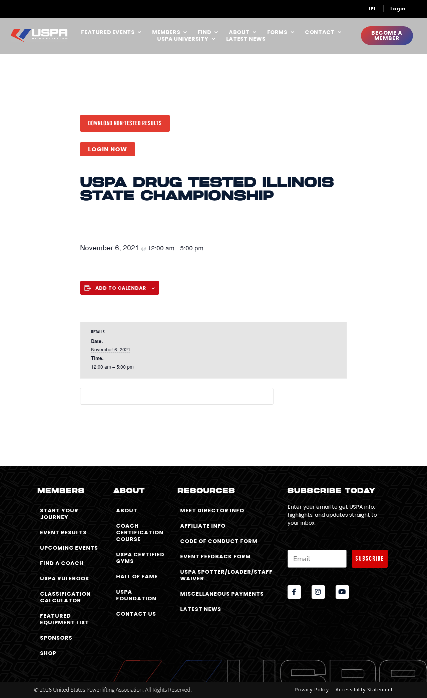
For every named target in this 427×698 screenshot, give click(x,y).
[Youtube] (342, 592)
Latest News (246, 39)
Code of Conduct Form (219, 541)
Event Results (63, 532)
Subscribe (369, 559)
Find (204, 32)
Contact (320, 32)
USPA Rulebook (64, 578)
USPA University (182, 39)
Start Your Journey (59, 514)
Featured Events (107, 32)
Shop (48, 653)
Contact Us (136, 614)
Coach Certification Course (139, 532)
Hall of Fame (137, 576)
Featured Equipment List (64, 619)
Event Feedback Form (215, 556)
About (239, 32)
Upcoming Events (69, 548)
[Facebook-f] (294, 592)
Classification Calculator (65, 597)
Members (166, 32)
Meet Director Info (212, 510)
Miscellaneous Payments (222, 594)
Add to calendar (120, 288)
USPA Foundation (136, 595)
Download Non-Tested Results (125, 123)
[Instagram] (318, 592)
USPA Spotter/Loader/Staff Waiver (226, 575)
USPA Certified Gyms (140, 558)
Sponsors (56, 638)
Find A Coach (62, 563)
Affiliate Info (203, 526)
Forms (277, 32)
